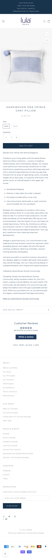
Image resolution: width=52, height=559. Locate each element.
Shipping (7, 471)
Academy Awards (10, 442)
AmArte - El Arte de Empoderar (16, 457)
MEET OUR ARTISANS (26, 6)
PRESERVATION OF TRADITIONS (26, 11)
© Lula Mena (26, 530)
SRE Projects (8, 384)
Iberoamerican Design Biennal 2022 (18, 453)
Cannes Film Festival (11, 449)
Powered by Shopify (35, 533)
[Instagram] (15, 516)
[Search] (44, 21)
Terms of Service (10, 392)
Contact (6, 475)
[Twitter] (9, 516)
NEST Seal (7, 421)
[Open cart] (49, 21)
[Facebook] (4, 516)
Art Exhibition (9, 388)
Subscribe (12, 506)
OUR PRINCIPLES (26, 3)
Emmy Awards (9, 438)
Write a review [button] (26, 337)
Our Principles (9, 376)
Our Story (7, 372)
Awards (6, 434)
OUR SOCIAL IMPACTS (26, 8)
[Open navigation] (3, 21)
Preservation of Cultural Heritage (17, 417)
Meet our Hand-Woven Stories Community (21, 299)
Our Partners (8, 380)
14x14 (6, 126)
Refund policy (9, 396)
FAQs (5, 478)
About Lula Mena (10, 368)
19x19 (15, 126)
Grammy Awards (10, 445)
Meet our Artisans (10, 409)
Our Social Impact (13, 310)
